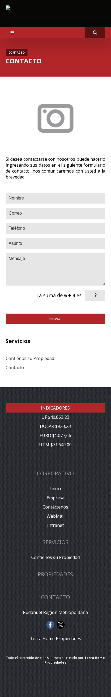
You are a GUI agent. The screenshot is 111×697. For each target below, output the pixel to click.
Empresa (55, 498)
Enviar (55, 318)
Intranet (55, 525)
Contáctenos (55, 507)
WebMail (55, 516)
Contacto (15, 367)
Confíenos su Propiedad (30, 358)
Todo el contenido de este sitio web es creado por (55, 660)
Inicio (55, 489)
